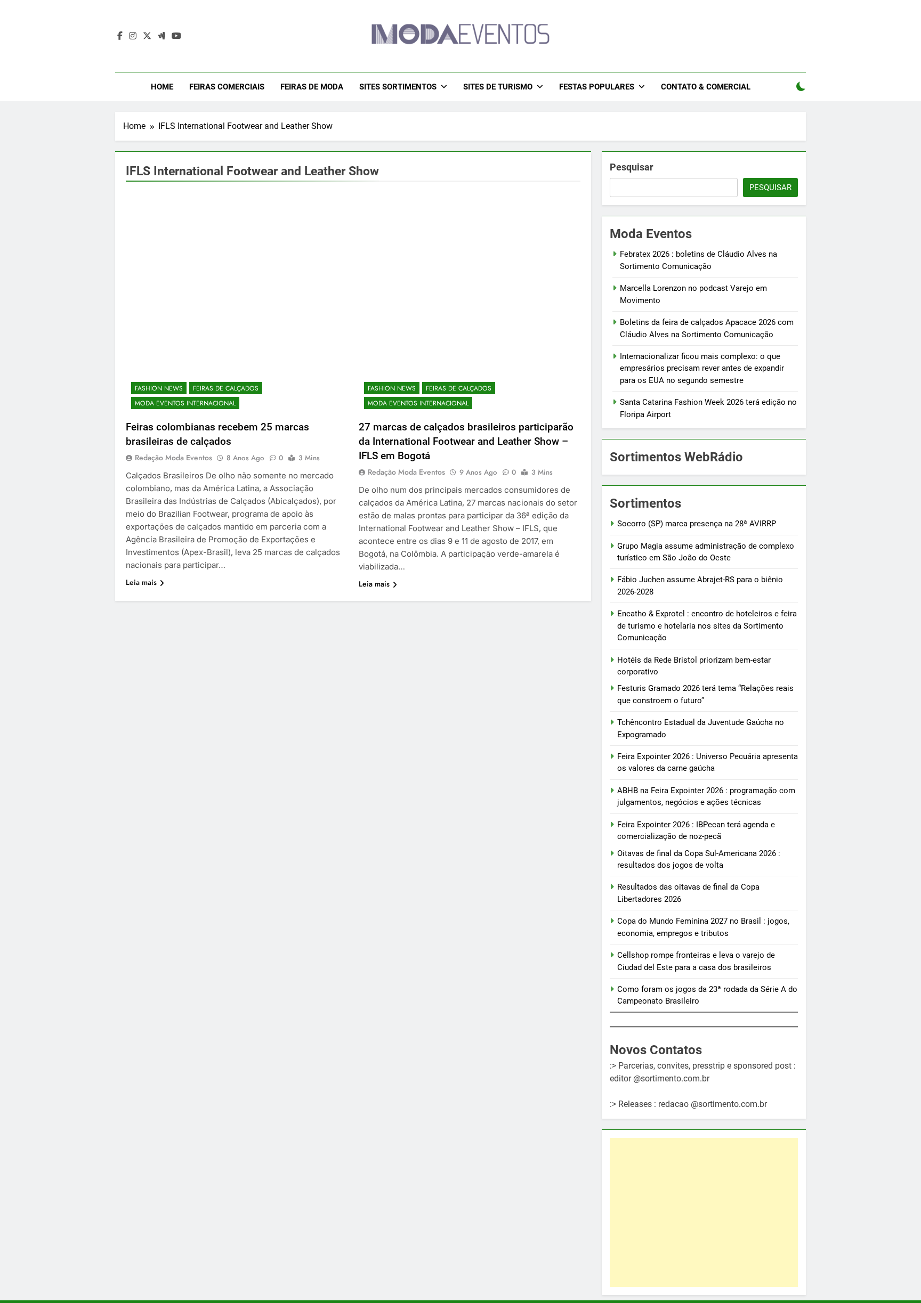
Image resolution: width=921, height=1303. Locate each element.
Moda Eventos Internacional (185, 403)
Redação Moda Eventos (173, 457)
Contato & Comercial (705, 87)
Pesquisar (631, 167)
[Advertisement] (704, 1212)
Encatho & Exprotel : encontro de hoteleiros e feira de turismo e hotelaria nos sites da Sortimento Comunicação (707, 625)
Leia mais (141, 582)
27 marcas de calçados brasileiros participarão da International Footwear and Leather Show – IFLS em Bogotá (466, 441)
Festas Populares (596, 87)
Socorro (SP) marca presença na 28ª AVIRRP (696, 523)
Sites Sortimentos (398, 87)
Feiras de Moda (311, 87)
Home (162, 87)
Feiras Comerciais (226, 87)
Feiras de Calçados (225, 388)
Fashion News (159, 388)
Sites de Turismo (497, 87)
